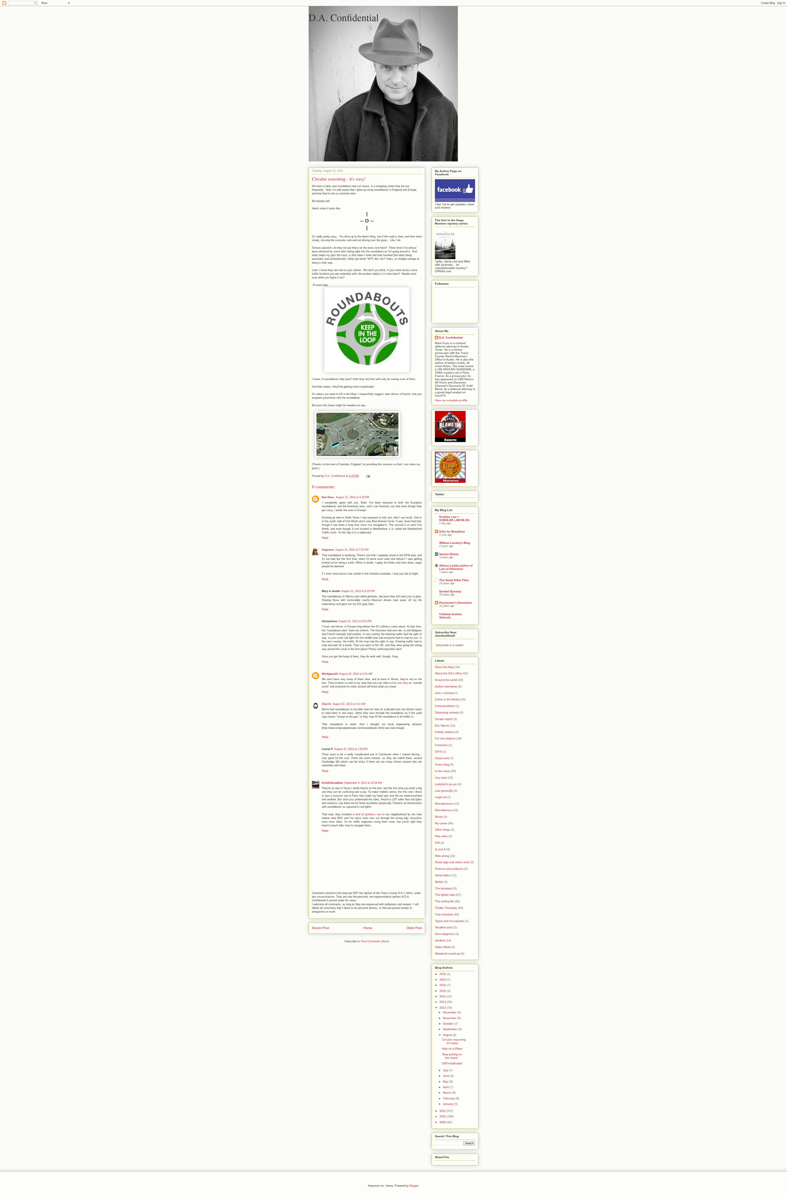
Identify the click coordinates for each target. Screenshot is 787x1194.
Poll (437, 842)
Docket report (444, 719)
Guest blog (442, 764)
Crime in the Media (447, 699)
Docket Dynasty (450, 591)
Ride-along (442, 855)
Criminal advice (445, 706)
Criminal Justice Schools (450, 615)
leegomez (328, 549)
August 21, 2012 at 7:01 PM (351, 549)
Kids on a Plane (452, 1048)
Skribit (439, 881)
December (450, 1012)
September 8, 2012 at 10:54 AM (363, 782)
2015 (443, 990)
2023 (443, 979)
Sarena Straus (449, 554)
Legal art (440, 797)
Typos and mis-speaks (449, 921)
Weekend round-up (447, 953)
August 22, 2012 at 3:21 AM (355, 673)
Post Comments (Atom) (375, 941)
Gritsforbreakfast (332, 782)
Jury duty (441, 777)
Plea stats (441, 836)
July (446, 1070)
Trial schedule (444, 914)
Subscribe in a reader (450, 645)
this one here (400, 682)
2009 (443, 1122)
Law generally (444, 790)
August (448, 1034)
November (450, 1018)
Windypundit (330, 673)
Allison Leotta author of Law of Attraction (456, 567)
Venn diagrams (444, 933)
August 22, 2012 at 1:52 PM (350, 749)
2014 (443, 996)
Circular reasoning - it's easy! (454, 1041)
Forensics (441, 745)
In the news (442, 771)
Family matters (444, 732)
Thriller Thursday (446, 907)
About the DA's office (448, 673)
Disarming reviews (447, 712)
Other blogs (442, 829)
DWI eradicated (452, 1063)
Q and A (440, 849)
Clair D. (326, 703)
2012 (443, 1007)
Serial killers (442, 875)
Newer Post (320, 928)
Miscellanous (443, 810)
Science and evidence (449, 868)
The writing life (444, 901)
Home (367, 928)
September (450, 1029)
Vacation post (443, 927)
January (448, 1104)
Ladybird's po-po (446, 784)
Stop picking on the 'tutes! (452, 1056)
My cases (441, 823)
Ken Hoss (328, 497)
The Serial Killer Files (454, 580)
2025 (443, 974)
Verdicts (440, 940)
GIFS (438, 751)
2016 (443, 985)
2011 (442, 1110)
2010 (443, 1116)
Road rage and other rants (452, 862)
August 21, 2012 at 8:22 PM (358, 591)
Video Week (442, 947)
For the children (445, 738)
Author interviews (446, 686)
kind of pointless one (368, 814)
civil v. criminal (444, 693)
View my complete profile (451, 400)
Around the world (446, 679)
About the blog (444, 667)
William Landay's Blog (454, 542)
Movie (439, 816)
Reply (325, 537)
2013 (443, 1002)
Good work (442, 758)
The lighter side (445, 894)
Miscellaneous (444, 803)
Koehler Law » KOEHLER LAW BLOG (454, 518)
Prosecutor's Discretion (455, 602)
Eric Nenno (442, 725)
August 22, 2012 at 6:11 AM (348, 703)
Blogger (413, 1185)
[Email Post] (368, 475)
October (448, 1023)
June (446, 1075)
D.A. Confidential (344, 17)
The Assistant (443, 888)
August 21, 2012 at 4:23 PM (352, 497)
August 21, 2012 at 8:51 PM (355, 621)
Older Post (414, 928)
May (446, 1081)
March (447, 1092)
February (449, 1098)
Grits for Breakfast (452, 531)
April (446, 1087)
